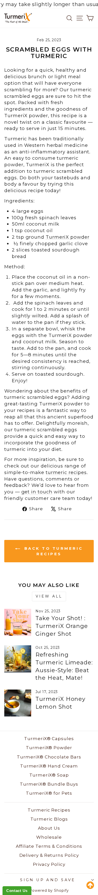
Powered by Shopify (49, 890)
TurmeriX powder (67, 237)
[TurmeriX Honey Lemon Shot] (17, 703)
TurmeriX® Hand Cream (49, 766)
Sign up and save (47, 880)
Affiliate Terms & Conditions (49, 846)
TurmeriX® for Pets (49, 793)
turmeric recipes (66, 472)
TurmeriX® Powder (49, 747)
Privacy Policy (49, 864)
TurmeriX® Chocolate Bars (49, 756)
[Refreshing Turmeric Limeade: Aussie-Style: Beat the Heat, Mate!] (17, 658)
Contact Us (17, 890)
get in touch (37, 492)
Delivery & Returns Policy (49, 855)
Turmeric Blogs (49, 819)
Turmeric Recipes (49, 810)
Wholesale (49, 837)
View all (49, 596)
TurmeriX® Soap (49, 775)
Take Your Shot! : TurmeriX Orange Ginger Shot (61, 626)
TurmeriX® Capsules (49, 738)
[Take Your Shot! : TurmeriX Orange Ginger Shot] (17, 622)
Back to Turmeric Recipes (52, 551)
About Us (49, 828)
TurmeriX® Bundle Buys (49, 784)
